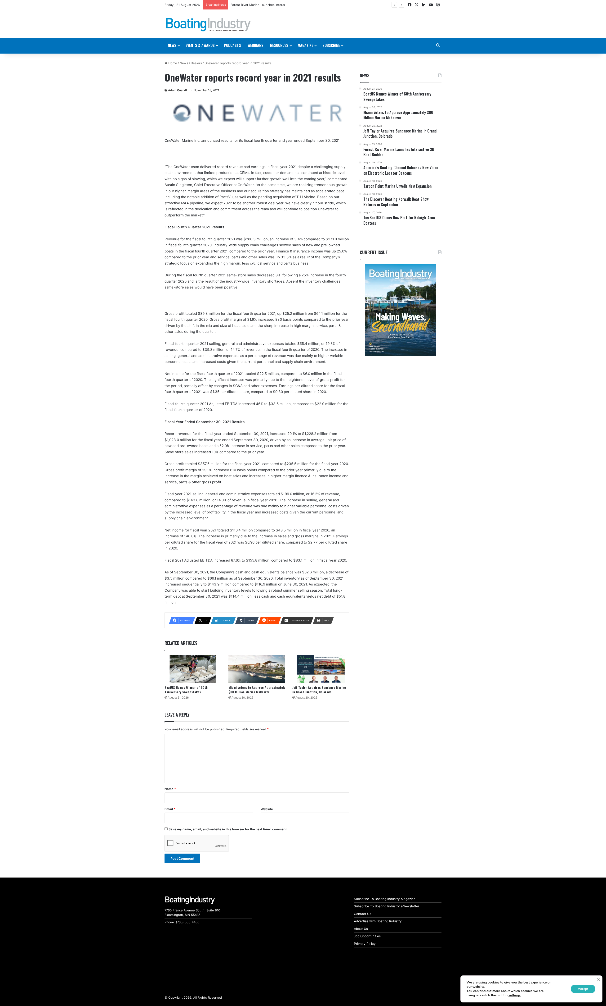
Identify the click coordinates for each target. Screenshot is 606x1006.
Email (170, 809)
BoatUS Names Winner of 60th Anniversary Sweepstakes (186, 689)
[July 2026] (400, 310)
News (184, 63)
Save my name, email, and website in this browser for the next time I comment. (228, 829)
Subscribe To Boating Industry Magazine (384, 899)
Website (267, 809)
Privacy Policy (365, 944)
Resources (279, 45)
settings (514, 995)
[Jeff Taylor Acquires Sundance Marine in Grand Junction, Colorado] (320, 669)
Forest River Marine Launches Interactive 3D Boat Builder (273, 5)
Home (172, 63)
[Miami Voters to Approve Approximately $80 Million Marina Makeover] (256, 669)
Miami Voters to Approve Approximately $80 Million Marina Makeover (256, 689)
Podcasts (232, 45)
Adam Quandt (177, 90)
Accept (583, 989)
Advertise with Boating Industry (378, 921)
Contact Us (362, 914)
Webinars (255, 45)
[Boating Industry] (208, 24)
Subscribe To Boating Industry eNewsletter (386, 906)
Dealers (196, 63)
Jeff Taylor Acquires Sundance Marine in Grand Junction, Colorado (319, 689)
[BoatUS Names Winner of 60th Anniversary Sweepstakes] (193, 669)
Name (170, 789)
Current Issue (374, 252)
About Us (361, 929)
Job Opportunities (367, 936)
